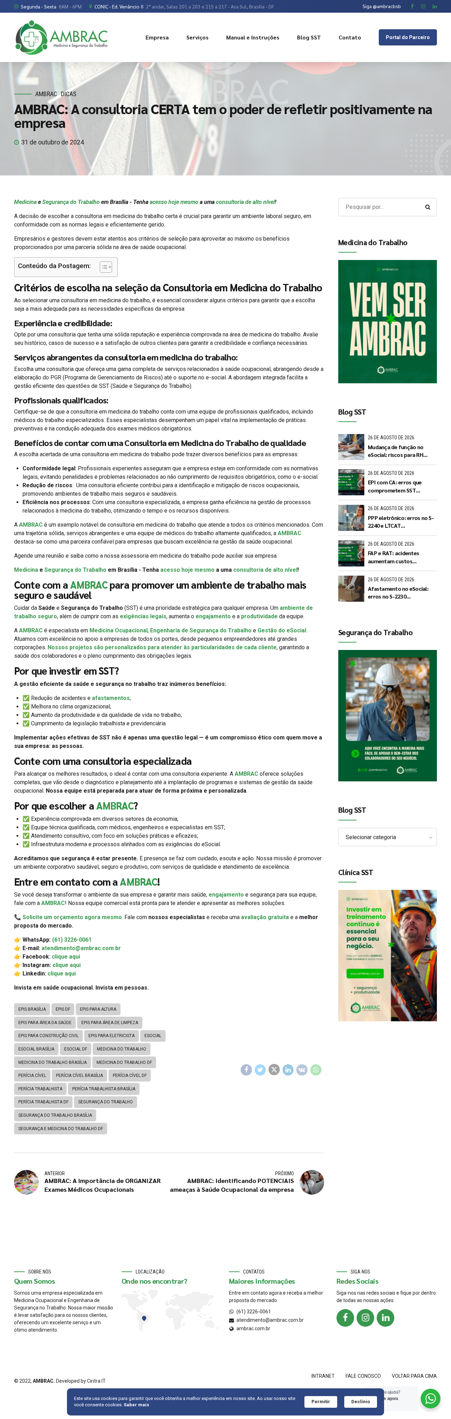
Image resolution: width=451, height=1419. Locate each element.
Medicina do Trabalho (121, 1049)
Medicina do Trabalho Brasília (52, 1062)
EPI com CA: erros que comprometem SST (394, 486)
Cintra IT (96, 1381)
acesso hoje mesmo (174, 202)
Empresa (157, 37)
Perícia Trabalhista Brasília (103, 1088)
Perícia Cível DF (130, 1075)
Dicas (68, 94)
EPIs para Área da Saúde (45, 1022)
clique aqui (66, 956)
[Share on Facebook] (246, 1070)
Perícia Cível (32, 1075)
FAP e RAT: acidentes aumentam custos (393, 556)
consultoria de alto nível (245, 202)
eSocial (152, 1035)
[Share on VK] (302, 1070)
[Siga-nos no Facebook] (345, 1318)
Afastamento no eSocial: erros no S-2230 (398, 592)
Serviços (197, 37)
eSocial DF (75, 1049)
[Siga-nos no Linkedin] (385, 1318)
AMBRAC (46, 94)
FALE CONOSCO (363, 1376)
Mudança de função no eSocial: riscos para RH (395, 450)
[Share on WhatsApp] (316, 1070)
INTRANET (323, 1376)
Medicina (25, 202)
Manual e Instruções (252, 37)
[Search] (427, 207)
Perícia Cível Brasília (79, 1075)
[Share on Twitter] (260, 1070)
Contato (350, 37)
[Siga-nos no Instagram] (365, 1318)
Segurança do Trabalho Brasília (55, 1115)
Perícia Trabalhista (40, 1088)
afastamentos (111, 698)
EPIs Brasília (32, 1009)
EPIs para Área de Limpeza (109, 1022)
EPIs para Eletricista (111, 1035)
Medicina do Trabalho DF (124, 1062)
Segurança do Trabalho (71, 202)
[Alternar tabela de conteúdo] (102, 267)
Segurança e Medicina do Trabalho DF (60, 1128)
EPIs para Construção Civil (48, 1035)
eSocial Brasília (36, 1049)
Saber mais (136, 1404)
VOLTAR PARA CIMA (414, 1376)
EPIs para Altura (98, 1009)
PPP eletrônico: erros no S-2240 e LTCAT (401, 521)
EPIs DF (63, 1009)
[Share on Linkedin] (288, 1070)
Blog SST (309, 37)
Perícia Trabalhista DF (43, 1101)
